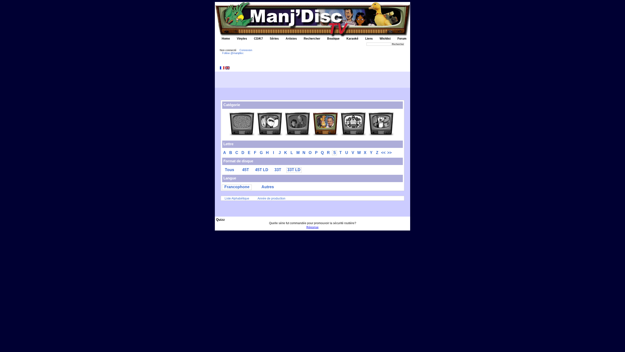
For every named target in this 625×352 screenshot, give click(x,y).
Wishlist (385, 38)
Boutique (333, 38)
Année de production (271, 198)
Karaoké (352, 38)
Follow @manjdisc (233, 53)
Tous (229, 170)
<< (383, 153)
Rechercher (312, 38)
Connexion (246, 50)
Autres (267, 187)
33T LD (294, 170)
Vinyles (242, 38)
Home (226, 38)
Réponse (312, 227)
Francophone (237, 187)
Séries (274, 38)
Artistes (291, 38)
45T (245, 170)
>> (389, 153)
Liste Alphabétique (237, 198)
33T (277, 170)
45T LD (261, 170)
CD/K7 (258, 38)
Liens (369, 38)
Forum (401, 38)
